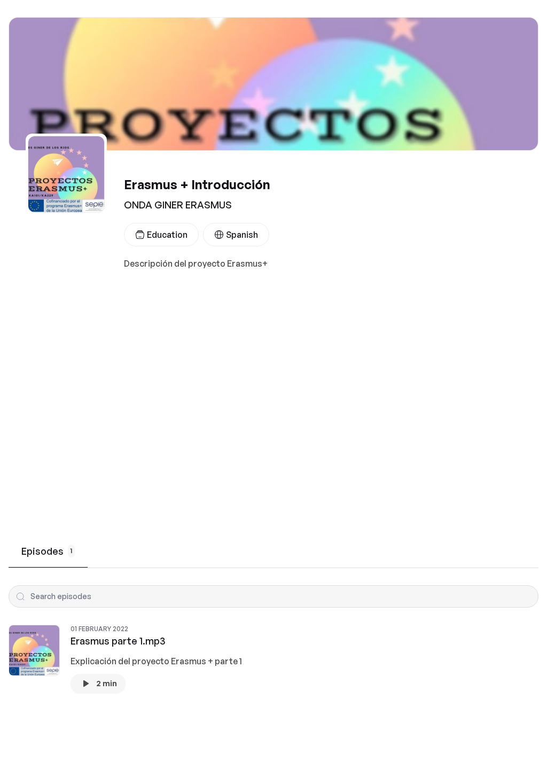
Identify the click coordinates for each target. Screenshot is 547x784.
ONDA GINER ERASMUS (178, 205)
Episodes (47, 551)
